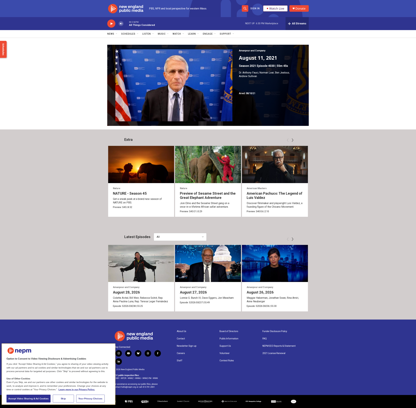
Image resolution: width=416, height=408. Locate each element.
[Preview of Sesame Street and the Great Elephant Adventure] (208, 164)
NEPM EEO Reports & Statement (279, 346)
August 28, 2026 (126, 292)
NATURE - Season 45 (130, 193)
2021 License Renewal (273, 353)
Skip (63, 398)
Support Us (225, 346)
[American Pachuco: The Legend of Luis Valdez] (275, 164)
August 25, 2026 (327, 292)
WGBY (116, 378)
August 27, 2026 (193, 292)
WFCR (123, 378)
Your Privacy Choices (90, 398)
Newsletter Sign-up (186, 346)
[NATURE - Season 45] (141, 164)
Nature (116, 188)
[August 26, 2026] (275, 263)
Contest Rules (227, 360)
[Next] (292, 140)
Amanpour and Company (252, 50)
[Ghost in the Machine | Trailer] (342, 164)
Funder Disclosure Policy (274, 331)
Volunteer (225, 353)
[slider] (126, 23)
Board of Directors (229, 331)
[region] (58, 374)
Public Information (229, 338)
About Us (181, 331)
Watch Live (276, 8)
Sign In (255, 8)
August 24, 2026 (394, 292)
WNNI (155, 378)
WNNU (138, 378)
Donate (300, 8)
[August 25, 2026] (342, 263)
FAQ (264, 338)
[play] (111, 24)
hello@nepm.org (128, 387)
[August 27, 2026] (208, 263)
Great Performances (392, 188)
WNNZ (131, 378)
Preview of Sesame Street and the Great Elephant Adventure (208, 195)
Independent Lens (323, 188)
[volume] (121, 23)
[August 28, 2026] (141, 263)
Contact (181, 338)
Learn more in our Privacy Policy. (76, 389)
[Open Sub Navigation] (116, 34)
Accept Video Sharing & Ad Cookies (28, 398)
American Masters (257, 188)
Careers (181, 353)
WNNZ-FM (147, 378)
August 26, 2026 (260, 292)
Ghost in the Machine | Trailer (337, 193)
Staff (179, 360)
